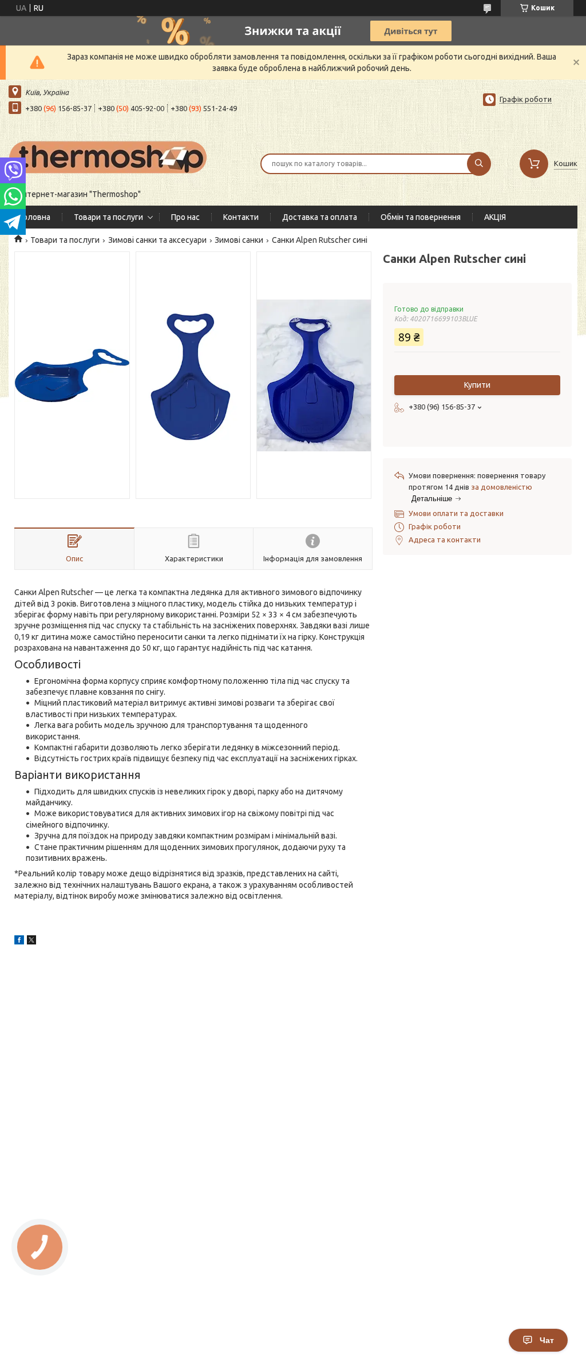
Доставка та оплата (319, 217)
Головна (35, 217)
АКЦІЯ (495, 217)
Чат (547, 1340)
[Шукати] (479, 164)
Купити (477, 384)
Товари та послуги (108, 217)
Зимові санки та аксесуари (157, 240)
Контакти (241, 217)
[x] (31, 941)
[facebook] (19, 941)
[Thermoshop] (109, 156)
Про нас (185, 217)
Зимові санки (239, 240)
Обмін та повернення (421, 217)
